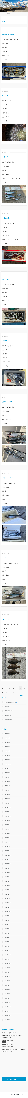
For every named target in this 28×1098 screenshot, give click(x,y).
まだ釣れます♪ (7, 340)
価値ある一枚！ (8, 715)
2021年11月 (7, 959)
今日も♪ (4, 558)
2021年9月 (7, 968)
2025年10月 (8, 772)
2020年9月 (7, 1019)
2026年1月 (7, 759)
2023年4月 (7, 885)
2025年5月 (7, 794)
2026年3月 (7, 751)
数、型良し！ (6, 279)
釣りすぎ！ (5, 95)
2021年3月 (7, 994)
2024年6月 (7, 833)
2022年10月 (8, 911)
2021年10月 (8, 963)
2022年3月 (7, 941)
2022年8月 (7, 920)
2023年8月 (7, 872)
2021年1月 (7, 1002)
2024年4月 (7, 842)
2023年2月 (7, 894)
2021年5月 (7, 985)
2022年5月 (7, 933)
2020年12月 (8, 1007)
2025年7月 (7, 785)
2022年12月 (8, 902)
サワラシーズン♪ (7, 478)
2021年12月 (8, 955)
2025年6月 (7, 790)
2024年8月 (7, 824)
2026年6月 (7, 742)
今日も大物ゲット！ (10, 719)
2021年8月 (7, 972)
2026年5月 (7, 746)
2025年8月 (7, 781)
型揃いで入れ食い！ (8, 34)
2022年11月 (7, 907)
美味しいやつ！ (7, 402)
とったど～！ (8, 706)
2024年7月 (7, 829)
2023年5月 (7, 881)
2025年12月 (8, 764)
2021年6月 (7, 981)
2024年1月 (7, 850)
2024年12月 (8, 807)
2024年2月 (7, 846)
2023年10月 (8, 863)
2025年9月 (7, 777)
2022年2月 (7, 946)
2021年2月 (7, 998)
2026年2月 (7, 755)
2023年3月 (7, 889)
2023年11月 (7, 859)
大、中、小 (5, 619)
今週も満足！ (6, 157)
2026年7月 (7, 738)
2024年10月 (8, 816)
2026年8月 (7, 733)
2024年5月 (7, 837)
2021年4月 (7, 989)
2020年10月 (8, 1015)
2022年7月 (7, 924)
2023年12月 (8, 855)
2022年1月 (7, 950)
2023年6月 (7, 876)
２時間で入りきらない (10, 702)
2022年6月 (7, 928)
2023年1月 (7, 898)
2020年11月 (7, 1011)
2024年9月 (7, 820)
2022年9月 (7, 915)
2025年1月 (7, 803)
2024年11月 (7, 811)
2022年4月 (7, 937)
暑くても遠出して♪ (9, 711)
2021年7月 (7, 976)
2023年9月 (7, 868)
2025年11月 (7, 768)
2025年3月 (7, 798)
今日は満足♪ (6, 218)
